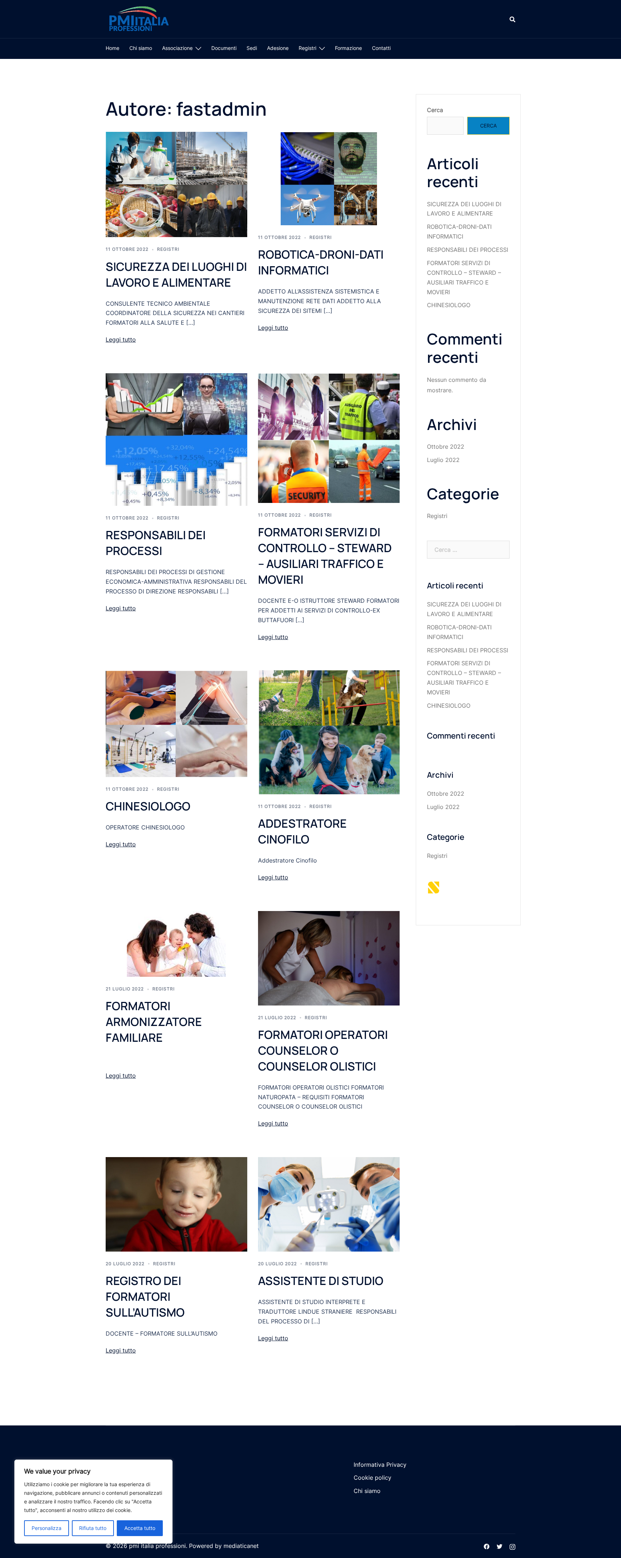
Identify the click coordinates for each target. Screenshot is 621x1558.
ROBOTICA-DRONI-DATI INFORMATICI (320, 262)
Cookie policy (372, 1477)
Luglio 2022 (443, 459)
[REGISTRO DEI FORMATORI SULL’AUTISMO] (176, 1203)
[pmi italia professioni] (138, 18)
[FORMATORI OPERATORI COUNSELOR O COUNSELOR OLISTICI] (329, 957)
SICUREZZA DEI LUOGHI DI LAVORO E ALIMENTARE (176, 274)
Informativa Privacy (380, 1464)
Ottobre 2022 (445, 446)
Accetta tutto (139, 1528)
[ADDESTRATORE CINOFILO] (329, 731)
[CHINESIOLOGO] (176, 723)
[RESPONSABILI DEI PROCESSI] (176, 439)
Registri (307, 48)
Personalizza (46, 1528)
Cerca (435, 110)
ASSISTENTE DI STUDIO (320, 1281)
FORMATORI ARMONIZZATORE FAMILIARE (154, 1021)
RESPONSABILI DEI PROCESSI (156, 543)
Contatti (381, 48)
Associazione (177, 48)
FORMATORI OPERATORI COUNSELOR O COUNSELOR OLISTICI (323, 1050)
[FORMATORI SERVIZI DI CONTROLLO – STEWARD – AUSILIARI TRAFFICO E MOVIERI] (329, 437)
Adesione (278, 48)
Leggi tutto (121, 339)
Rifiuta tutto (92, 1528)
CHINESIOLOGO (148, 806)
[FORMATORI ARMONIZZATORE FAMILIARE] (176, 943)
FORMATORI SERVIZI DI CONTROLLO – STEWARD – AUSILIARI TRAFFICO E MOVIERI (325, 555)
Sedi (252, 48)
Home (112, 48)
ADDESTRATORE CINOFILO (302, 831)
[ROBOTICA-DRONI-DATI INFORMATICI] (329, 178)
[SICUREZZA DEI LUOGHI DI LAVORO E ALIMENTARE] (176, 184)
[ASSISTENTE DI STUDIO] (329, 1203)
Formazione (348, 48)
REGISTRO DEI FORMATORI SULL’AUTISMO (145, 1296)
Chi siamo (140, 48)
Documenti (223, 48)
